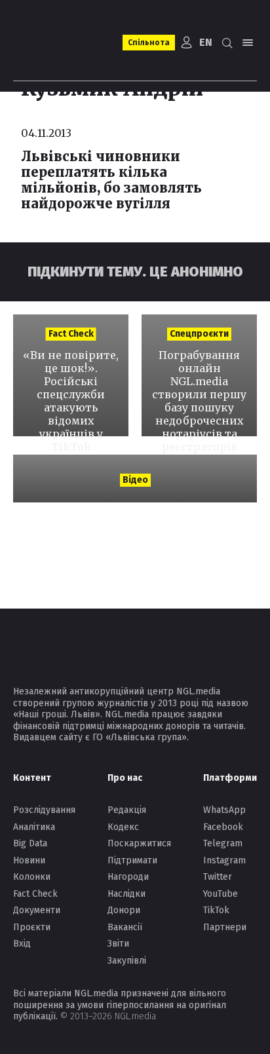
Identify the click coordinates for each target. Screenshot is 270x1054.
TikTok (216, 910)
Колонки (31, 876)
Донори (123, 910)
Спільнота (149, 42)
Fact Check (35, 893)
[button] (226, 42)
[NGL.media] (60, 42)
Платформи (230, 777)
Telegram (222, 843)
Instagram (224, 860)
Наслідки (126, 893)
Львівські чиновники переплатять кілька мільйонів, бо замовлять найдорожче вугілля (111, 180)
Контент (32, 777)
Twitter (217, 876)
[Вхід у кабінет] (187, 42)
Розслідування (44, 810)
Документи (36, 910)
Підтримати (132, 860)
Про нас (124, 777)
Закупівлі (126, 960)
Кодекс (123, 827)
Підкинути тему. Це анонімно (135, 271)
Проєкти (31, 927)
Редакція (126, 810)
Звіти (118, 943)
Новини (29, 860)
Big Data (30, 843)
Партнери (224, 927)
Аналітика (34, 827)
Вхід (22, 943)
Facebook (223, 827)
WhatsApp (224, 810)
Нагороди (128, 876)
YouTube (220, 893)
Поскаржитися (139, 843)
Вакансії (124, 927)
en (205, 42)
